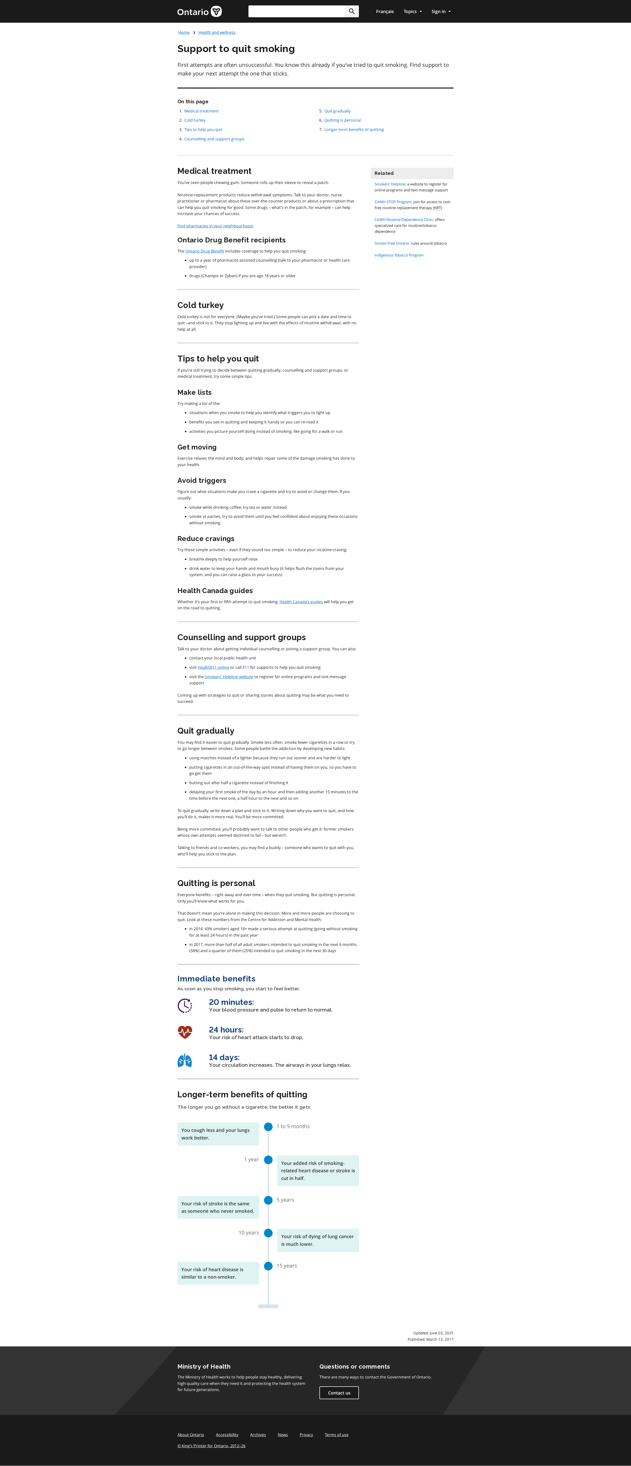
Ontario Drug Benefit (204, 251)
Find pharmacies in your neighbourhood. (215, 226)
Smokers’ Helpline (390, 183)
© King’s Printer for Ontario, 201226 (211, 1445)
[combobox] (303, 11)
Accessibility (227, 1434)
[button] (352, 11)
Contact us (339, 1393)
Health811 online (213, 667)
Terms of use (337, 1434)
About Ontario (190, 1434)
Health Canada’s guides (301, 601)
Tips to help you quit (203, 129)
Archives (258, 1434)
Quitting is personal (342, 120)
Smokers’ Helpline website (229, 676)
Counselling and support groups (214, 139)
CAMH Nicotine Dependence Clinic (404, 219)
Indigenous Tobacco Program (399, 255)
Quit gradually (337, 111)
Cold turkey (195, 120)
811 (246, 667)
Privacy (306, 1434)
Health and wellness (217, 32)
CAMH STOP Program (393, 201)
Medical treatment (201, 111)
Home (184, 32)
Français (385, 11)
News (283, 1434)
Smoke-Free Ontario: (392, 243)
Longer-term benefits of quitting (354, 129)
